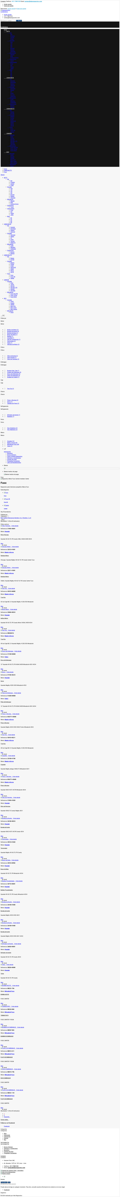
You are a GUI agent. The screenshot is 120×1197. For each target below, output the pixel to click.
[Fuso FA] (7, 499)
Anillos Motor (4, 618)
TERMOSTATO (4, 1015)
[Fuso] (6, 492)
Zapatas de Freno (13, 403)
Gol (11, 65)
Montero (12, 101)
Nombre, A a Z (19, 518)
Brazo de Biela (12, 334)
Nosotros (10, 453)
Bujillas (10, 336)
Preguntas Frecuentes (13, 461)
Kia (9, 33)
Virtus (12, 67)
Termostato (11, 341)
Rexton (12, 107)
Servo (9, 402)
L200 (11, 99)
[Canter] (6, 505)
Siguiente (7, 1117)
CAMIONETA (9, 78)
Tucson (12, 95)
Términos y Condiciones (14, 458)
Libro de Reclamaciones (14, 462)
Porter (12, 118)
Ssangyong (11, 104)
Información (7, 452)
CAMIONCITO (9, 109)
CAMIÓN (8, 133)
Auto (5, 1133)
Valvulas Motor (5, 555)
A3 (11, 71)
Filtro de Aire (11, 357)
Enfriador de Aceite (13, 415)
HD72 (12, 124)
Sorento (12, 81)
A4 (11, 74)
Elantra (12, 50)
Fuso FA (12, 130)
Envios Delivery (11, 455)
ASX (11, 56)
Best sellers (4, 518)
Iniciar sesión (8, 4)
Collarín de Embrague (14, 372)
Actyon (12, 105)
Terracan (12, 88)
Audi (9, 70)
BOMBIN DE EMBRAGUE (7, 1036)
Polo (11, 64)
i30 (11, 47)
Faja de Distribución (13, 339)
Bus (5, 1140)
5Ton (11, 136)
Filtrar (2, 519)
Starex (12, 90)
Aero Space (13, 163)
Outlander (13, 102)
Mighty (12, 116)
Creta (11, 93)
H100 (12, 119)
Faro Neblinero (12, 429)
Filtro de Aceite (12, 356)
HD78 (12, 126)
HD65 (12, 122)
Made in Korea (12, 443)
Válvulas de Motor (13, 344)
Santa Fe (12, 96)
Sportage (13, 82)
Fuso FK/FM (14, 147)
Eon (11, 42)
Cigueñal (10, 338)
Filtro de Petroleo (13, 359)
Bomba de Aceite (13, 331)
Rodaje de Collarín (13, 377)
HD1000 (12, 144)
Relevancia (4, 516)
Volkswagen (12, 62)
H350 (12, 155)
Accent (12, 48)
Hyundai (10, 40)
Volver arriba (5, 1119)
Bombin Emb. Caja (13, 370)
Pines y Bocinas (12, 400)
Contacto (3, 1)
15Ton (12, 138)
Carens (12, 84)
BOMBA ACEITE (5, 994)
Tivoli (12, 61)
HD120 (12, 139)
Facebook (7, 1126)
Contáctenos (4, 12)
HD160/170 (13, 141)
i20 (11, 45)
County (12, 157)
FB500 (12, 158)
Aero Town (13, 161)
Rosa (11, 166)
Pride (12, 39)
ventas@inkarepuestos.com (33, 1)
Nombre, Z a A (27, 518)
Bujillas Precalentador (7, 890)
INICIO (2, 175)
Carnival (12, 85)
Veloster (12, 51)
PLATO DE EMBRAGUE (7, 1057)
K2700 (12, 113)
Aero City (13, 160)
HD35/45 (13, 121)
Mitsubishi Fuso (13, 444)
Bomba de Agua (12, 333)
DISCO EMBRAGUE (6, 1078)
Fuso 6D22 (13, 150)
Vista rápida (14, 526)
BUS (6, 152)
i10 (11, 43)
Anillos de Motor (13, 330)
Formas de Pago (12, 459)
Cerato (12, 37)
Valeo (9, 446)
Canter (12, 132)
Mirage (12, 54)
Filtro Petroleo (5, 534)
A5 (11, 76)
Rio (11, 34)
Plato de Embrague (13, 375)
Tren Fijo (10, 388)
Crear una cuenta (8, 6)
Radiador (10, 416)
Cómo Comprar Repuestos (14, 456)
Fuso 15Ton (13, 149)
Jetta (11, 68)
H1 (11, 91)
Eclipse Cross (14, 57)
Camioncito (7, 1136)
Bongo (12, 112)
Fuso (10, 127)
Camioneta (7, 1135)
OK (2, 315)
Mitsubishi (11, 53)
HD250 (12, 143)
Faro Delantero (12, 428)
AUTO (7, 31)
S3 (11, 73)
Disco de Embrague (13, 374)
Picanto (12, 36)
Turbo (9, 343)
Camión (6, 1138)
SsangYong (11, 59)
